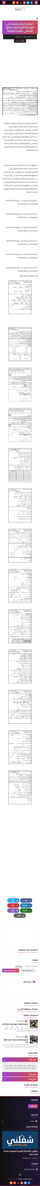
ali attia (34, 1158)
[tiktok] (20, 2)
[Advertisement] (20, 65)
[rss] (13, 2)
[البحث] (4, 2)
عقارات (32, 1106)
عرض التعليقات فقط (27, 970)
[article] (20, 928)
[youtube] (24, 2)
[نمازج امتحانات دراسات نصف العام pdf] (34, 1039)
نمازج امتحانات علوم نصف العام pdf (15, 1024)
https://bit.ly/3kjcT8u (27, 276)
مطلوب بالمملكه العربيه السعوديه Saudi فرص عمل (21, 1152)
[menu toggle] (36, 2)
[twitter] (28, 2)
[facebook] (31, 2)
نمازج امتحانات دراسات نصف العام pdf (16, 1041)
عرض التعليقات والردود (10, 970)
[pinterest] (17, 2)
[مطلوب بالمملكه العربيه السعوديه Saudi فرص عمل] (20, 1140)
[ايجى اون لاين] (20, 9)
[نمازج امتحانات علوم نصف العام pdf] (34, 1024)
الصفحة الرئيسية (29, 1169)
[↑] (20, 1174)
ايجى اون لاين (11, 1179)
